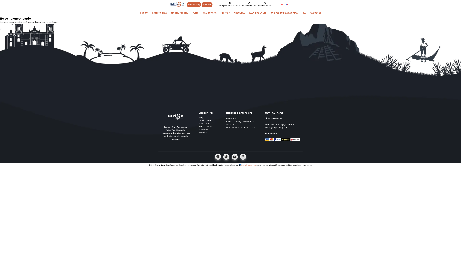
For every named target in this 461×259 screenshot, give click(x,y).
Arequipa (239, 13)
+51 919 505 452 (249, 5)
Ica (304, 13)
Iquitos (225, 13)
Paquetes (315, 13)
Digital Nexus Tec (248, 165)
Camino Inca (159, 13)
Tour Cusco (204, 123)
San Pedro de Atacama (284, 13)
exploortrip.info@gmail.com (280, 124)
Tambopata (210, 13)
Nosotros (207, 4)
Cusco (144, 13)
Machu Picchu (179, 13)
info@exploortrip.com (229, 5)
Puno (195, 13)
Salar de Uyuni (258, 13)
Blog (201, 117)
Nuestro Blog (194, 4)
